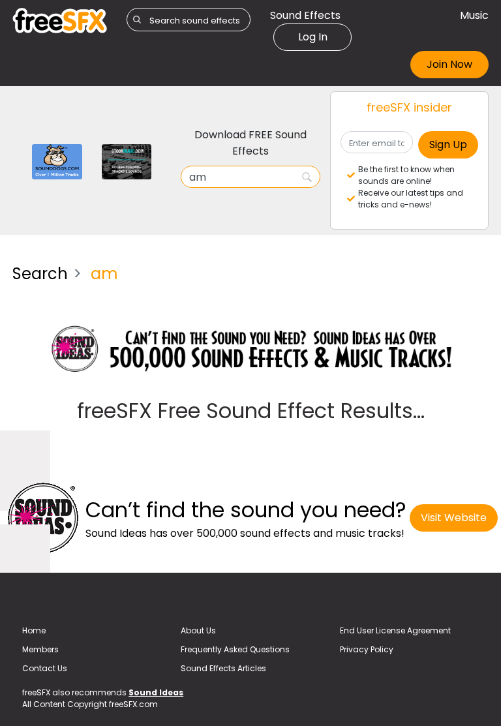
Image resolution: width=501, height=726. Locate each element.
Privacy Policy (366, 649)
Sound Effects (305, 15)
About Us (198, 630)
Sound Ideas (156, 692)
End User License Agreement (395, 630)
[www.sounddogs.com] (57, 160)
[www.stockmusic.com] (127, 160)
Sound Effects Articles (223, 668)
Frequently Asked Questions (235, 649)
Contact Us (44, 668)
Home (34, 630)
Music (474, 15)
